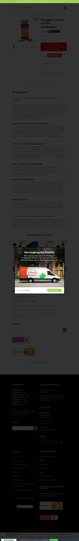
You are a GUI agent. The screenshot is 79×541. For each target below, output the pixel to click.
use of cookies (45, 540)
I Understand (53, 540)
